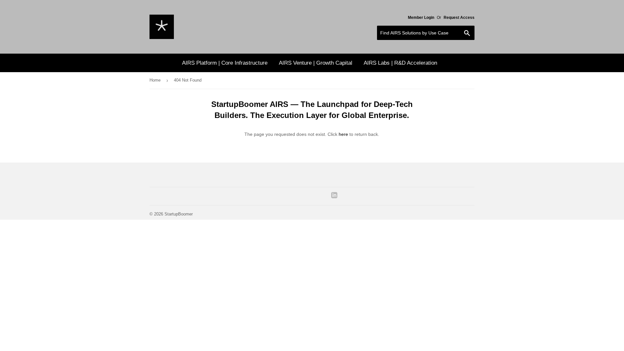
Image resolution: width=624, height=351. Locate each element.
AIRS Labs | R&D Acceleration (400, 63)
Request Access (459, 17)
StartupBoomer (178, 214)
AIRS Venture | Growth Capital (315, 63)
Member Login (421, 17)
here (343, 134)
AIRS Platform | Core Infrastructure (224, 63)
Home (155, 80)
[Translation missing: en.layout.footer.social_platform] (334, 196)
